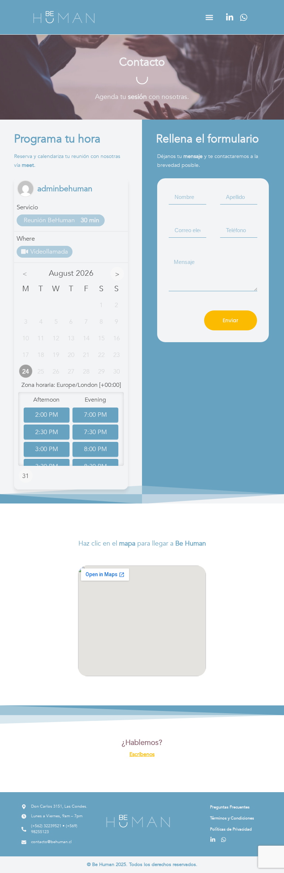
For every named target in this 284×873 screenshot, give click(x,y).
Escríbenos (142, 754)
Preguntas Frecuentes (230, 807)
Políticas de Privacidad (231, 829)
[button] (209, 17)
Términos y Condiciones (232, 818)
